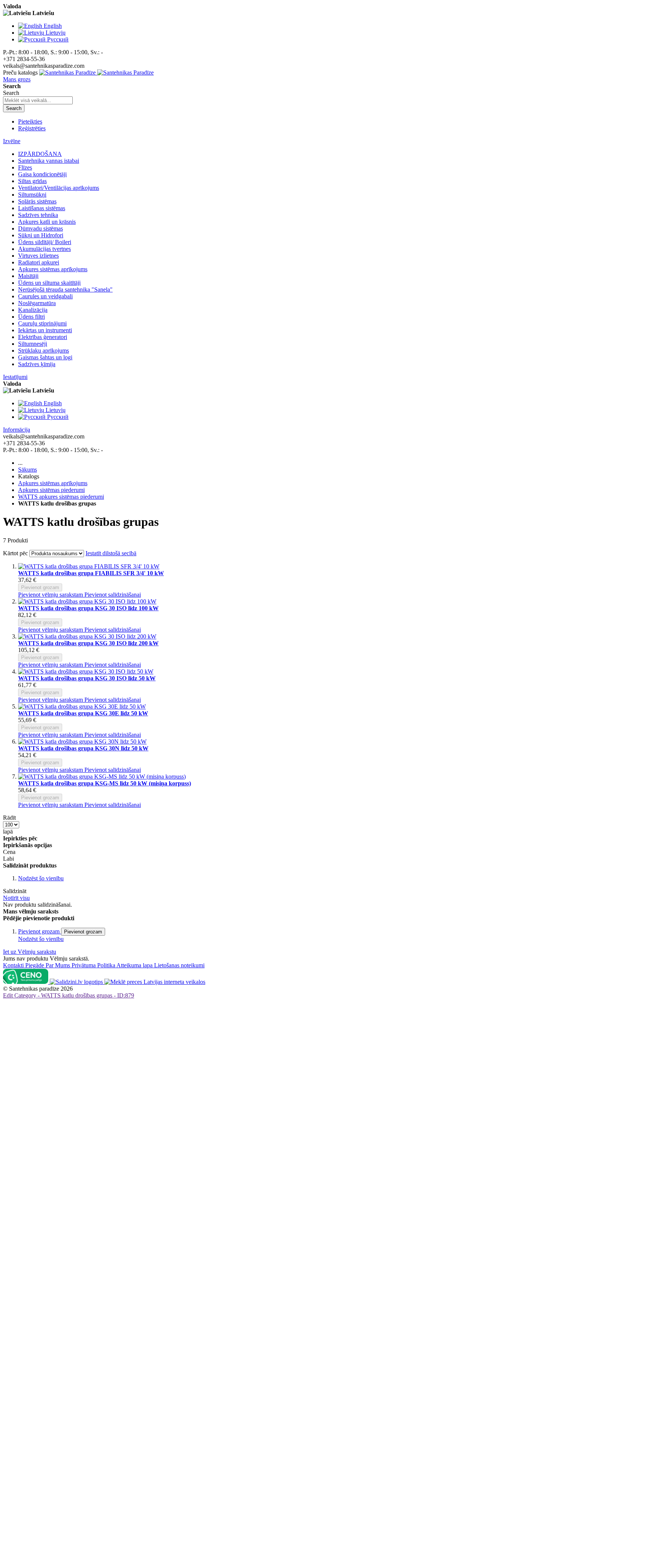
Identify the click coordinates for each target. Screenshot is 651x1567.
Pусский (58, 39)
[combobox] (38, 100)
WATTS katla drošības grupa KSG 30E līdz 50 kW (83, 713)
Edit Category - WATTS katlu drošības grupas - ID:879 (68, 995)
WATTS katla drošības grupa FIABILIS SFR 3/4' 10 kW (91, 573)
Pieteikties (30, 121)
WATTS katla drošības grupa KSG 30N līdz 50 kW (83, 748)
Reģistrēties (32, 128)
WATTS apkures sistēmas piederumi (61, 496)
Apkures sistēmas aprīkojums (52, 483)
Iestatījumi (15, 377)
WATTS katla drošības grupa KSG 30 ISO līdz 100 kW (88, 608)
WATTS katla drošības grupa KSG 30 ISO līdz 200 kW (88, 643)
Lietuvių (56, 32)
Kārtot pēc (15, 553)
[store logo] (96, 72)
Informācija (16, 429)
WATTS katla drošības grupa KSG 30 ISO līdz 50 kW (87, 678)
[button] (51, 594)
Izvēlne (11, 141)
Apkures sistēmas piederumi (51, 490)
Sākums (27, 469)
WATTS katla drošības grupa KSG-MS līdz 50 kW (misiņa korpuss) (104, 783)
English (53, 26)
